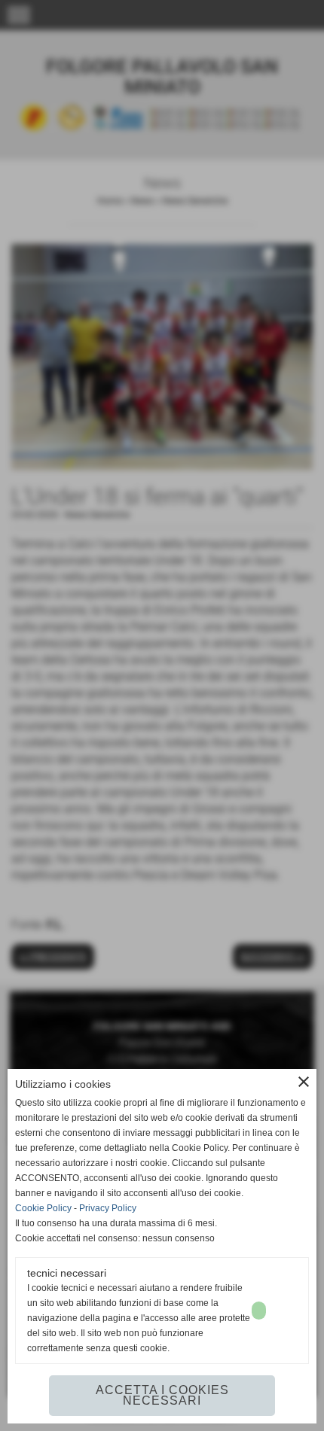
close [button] (304, 1082)
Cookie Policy (43, 1208)
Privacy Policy (107, 1208)
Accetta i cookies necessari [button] (162, 1395)
